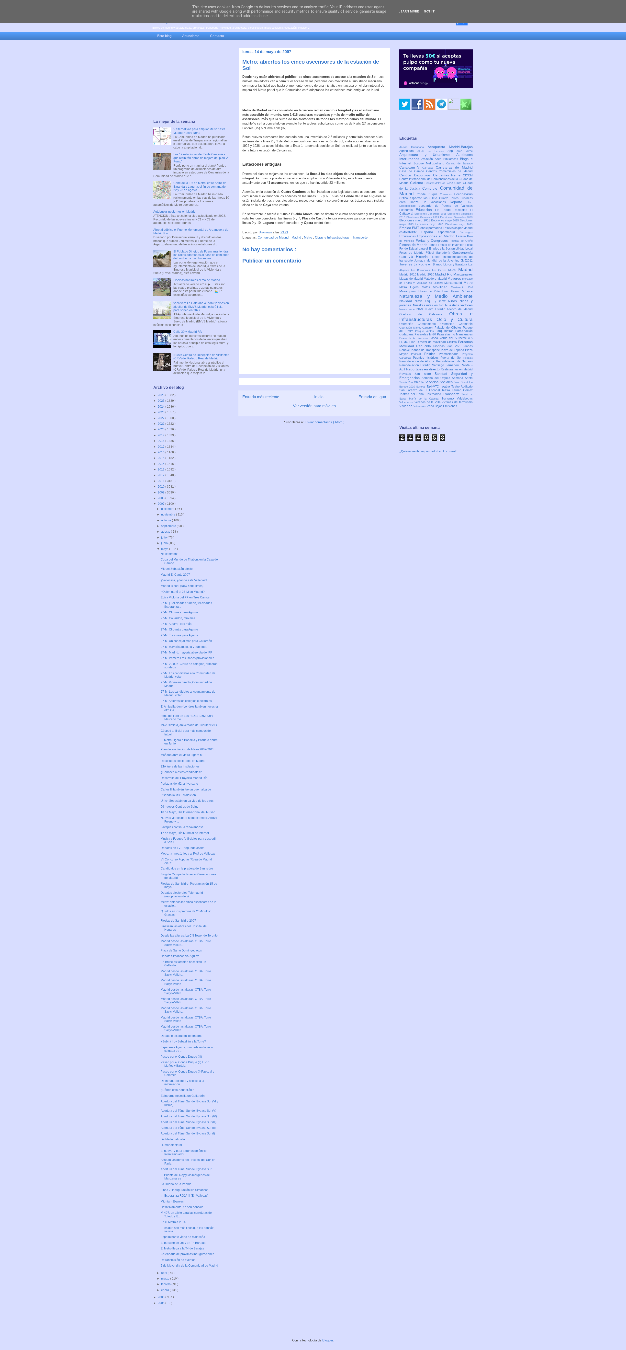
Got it (429, 11)
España (429, 232)
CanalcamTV (410, 167)
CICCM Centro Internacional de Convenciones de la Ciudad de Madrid (436, 179)
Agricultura (408, 151)
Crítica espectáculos (414, 198)
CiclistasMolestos (436, 183)
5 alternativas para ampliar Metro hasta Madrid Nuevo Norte (199, 130)
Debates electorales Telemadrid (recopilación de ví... (182, 894)
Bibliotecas (451, 159)
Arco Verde (465, 150)
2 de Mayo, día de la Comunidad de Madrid (189, 1265)
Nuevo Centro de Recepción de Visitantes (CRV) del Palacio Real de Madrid (201, 356)
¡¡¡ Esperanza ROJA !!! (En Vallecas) (184, 1195)
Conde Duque (428, 194)
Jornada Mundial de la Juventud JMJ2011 (443, 260)
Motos (427, 287)
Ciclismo (417, 183)
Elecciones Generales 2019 (423, 217)
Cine (451, 183)
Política (431, 354)
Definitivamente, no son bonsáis (182, 1207)
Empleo (405, 228)
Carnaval (429, 167)
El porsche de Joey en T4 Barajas (183, 1243)
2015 (161, 458)
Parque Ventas (425, 331)
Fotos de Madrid (412, 252)
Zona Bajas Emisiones (442, 406)
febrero (166, 1284)
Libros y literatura (455, 264)
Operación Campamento (419, 324)
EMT (416, 228)
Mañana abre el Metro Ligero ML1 (183, 755)
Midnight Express (172, 1201)
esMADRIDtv (410, 232)
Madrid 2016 (408, 274)
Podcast (417, 354)
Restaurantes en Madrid (457, 369)
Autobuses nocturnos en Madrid (174, 211)
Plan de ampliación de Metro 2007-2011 (187, 749)
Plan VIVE (455, 346)
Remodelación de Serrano (454, 361)
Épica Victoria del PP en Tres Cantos (185, 597)
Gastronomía (462, 252)
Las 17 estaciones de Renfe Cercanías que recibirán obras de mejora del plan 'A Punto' (200, 158)
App (452, 151)
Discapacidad (409, 205)
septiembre (169, 526)
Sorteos (421, 386)
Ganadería (444, 252)
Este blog (164, 36)
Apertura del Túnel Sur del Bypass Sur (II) (188, 1128)
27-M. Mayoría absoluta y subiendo (184, 647)
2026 (161, 395)
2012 (161, 475)
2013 (161, 469)
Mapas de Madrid (411, 278)
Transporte (360, 237)
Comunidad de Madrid (274, 237)
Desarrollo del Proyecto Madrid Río (184, 778)
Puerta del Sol (451, 357)
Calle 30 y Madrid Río (187, 331)
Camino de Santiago (459, 163)
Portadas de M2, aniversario (179, 783)
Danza (416, 202)
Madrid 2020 (426, 274)
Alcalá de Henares (432, 151)
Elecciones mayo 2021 (430, 224)
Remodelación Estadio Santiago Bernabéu (429, 365)
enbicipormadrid (431, 228)
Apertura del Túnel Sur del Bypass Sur (186, 1169)
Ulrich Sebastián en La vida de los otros (187, 800)
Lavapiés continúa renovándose (182, 827)
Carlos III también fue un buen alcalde (186, 789)
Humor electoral (171, 1145)
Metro (308, 237)
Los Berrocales (421, 270)
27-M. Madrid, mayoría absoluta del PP (186, 652)
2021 (161, 423)
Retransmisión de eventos (178, 1260)
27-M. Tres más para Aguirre (179, 635)
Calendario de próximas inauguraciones (187, 1254)
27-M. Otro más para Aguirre (179, 612)
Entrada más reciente (260, 397)
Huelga (437, 257)
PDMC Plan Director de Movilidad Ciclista (428, 342)
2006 (161, 1297)
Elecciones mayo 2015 (445, 220)
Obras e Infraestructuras (332, 237)
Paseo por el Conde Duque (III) (181, 1056)
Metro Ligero (410, 287)
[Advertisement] (191, 80)
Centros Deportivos (416, 175)
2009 (161, 492)
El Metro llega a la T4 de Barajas (182, 1248)
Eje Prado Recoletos (452, 210)
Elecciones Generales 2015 (431, 213)
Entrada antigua (372, 397)
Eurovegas (466, 232)
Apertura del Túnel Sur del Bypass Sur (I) (188, 1133)
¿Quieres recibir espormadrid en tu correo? (428, 451)
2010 (161, 486)
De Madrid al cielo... (174, 1139)
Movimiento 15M (462, 287)
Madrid (296, 237)
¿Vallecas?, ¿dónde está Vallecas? (184, 580)
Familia (461, 236)
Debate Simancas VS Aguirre (180, 956)
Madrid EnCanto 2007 (175, 574)
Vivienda (406, 406)
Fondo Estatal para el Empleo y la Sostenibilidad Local (436, 248)
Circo (458, 183)
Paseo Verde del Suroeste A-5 (451, 338)
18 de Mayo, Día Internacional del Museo (188, 812)
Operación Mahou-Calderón (417, 327)
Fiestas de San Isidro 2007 (178, 920)
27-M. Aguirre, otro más (176, 624)
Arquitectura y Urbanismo (427, 155)
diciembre (168, 509)
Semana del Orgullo (437, 378)
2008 (161, 498)
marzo (165, 1278)
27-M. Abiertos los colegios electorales (186, 701)
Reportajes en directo (423, 369)
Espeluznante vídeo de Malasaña (183, 1237)
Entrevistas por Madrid (458, 228)
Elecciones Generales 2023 (456, 217)
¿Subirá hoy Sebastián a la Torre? (183, 1041)
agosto (166, 531)
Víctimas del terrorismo (457, 402)
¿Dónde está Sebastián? (177, 1090)
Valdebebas (465, 398)
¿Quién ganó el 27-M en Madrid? (183, 592)
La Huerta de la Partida (176, 1184)
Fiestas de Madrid (414, 245)
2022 (161, 418)
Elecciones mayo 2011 (415, 220)
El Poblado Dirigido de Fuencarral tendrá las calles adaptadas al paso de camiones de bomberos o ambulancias (201, 255)
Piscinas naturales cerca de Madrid (196, 280)
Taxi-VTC (433, 386)
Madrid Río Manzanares (454, 274)
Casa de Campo (412, 171)
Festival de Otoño (461, 240)
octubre (166, 520)
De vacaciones (436, 202)
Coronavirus (463, 194)
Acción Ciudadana (413, 147)
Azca (439, 159)
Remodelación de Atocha (417, 361)
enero (165, 1290)
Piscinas (440, 346)
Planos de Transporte (426, 350)
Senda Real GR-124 (412, 382)
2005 (161, 1303)
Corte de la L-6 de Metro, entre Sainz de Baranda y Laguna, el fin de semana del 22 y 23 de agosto (199, 186)
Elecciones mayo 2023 (459, 224)
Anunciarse (191, 36)
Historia (423, 257)
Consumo (447, 194)
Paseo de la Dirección (414, 338)
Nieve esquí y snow (431, 301)
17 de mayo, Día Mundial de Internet (185, 833)
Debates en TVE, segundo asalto (182, 848)
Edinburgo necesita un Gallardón (183, 1096)
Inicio (319, 397)
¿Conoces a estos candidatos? (181, 772)
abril (164, 1273)
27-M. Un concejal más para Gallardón (186, 641)
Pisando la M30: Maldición (178, 795)
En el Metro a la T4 (173, 1222)
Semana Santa (462, 378)
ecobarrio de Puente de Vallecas (446, 205)
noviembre (168, 514)
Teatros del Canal (412, 394)
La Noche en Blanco (428, 264)
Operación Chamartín (456, 324)
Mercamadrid (454, 283)
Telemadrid (434, 394)
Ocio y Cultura (454, 319)
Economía (407, 210)
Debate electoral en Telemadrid (181, 1036)
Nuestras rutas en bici (429, 305)
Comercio (431, 188)
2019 (161, 435)
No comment (169, 554)
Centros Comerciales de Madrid (449, 171)
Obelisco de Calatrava (424, 314)
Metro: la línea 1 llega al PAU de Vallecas (188, 853)
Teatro (445, 386)
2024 (161, 406)
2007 (161, 503)
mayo (165, 549)
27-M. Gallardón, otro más (178, 618)
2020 (161, 429)
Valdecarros (406, 402)
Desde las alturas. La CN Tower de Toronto (189, 935)
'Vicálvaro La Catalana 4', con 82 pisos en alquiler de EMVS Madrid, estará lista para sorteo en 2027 (201, 306)
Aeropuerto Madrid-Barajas (450, 147)
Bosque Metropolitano (430, 163)
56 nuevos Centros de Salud (180, 806)
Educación (425, 210)
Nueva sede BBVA (412, 309)
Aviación (428, 159)
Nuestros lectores (459, 305)
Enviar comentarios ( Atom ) (324, 422)
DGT (470, 202)
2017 (161, 446)
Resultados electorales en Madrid (183, 761)
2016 (161, 452)
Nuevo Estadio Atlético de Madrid (449, 309)
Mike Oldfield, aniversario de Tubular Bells (189, 725)
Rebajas (468, 357)
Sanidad (443, 374)
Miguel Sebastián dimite (177, 569)
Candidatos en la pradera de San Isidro (187, 868)
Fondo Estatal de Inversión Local (451, 245)
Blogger (327, 1340)
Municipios (408, 291)
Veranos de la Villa (428, 402)
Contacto (217, 36)
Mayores (454, 278)
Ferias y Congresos (433, 240)
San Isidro (424, 374)
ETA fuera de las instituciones (180, 766)
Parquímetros (445, 331)
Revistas (406, 374)
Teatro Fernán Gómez (457, 390)
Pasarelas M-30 (425, 334)
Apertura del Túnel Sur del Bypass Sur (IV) (189, 1116)
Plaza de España (453, 350)
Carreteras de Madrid (454, 167)
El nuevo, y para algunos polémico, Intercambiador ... (184, 1152)
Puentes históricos (426, 357)
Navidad (407, 301)
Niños (453, 301)
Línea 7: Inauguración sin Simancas (184, 1190)
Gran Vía (407, 257)
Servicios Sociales (439, 382)
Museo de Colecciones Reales (440, 291)
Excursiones (408, 236)
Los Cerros (440, 270)
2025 (161, 400)
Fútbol (431, 252)
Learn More (409, 11)
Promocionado (450, 354)
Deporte (458, 202)
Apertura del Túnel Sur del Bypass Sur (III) (188, 1122)
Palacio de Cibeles (449, 327)
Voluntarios (420, 406)
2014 (161, 464)
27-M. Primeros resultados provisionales (187, 658)
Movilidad (442, 287)
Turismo (449, 398)
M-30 (453, 270)
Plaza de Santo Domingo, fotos (181, 950)
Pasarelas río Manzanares (455, 334)
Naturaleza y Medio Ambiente (436, 296)
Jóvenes (406, 264)
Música (467, 291)
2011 (161, 481)
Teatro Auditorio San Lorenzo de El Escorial (436, 388)
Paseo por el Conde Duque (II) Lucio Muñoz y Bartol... (185, 1064)
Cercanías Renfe (448, 175)
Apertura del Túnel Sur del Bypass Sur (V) (188, 1110)
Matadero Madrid (435, 278)
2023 (161, 412)
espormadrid (449, 232)
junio (164, 543)
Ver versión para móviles (314, 406)
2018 (161, 441)
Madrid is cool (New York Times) (182, 586)
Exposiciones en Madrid (436, 236)
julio (164, 537)
